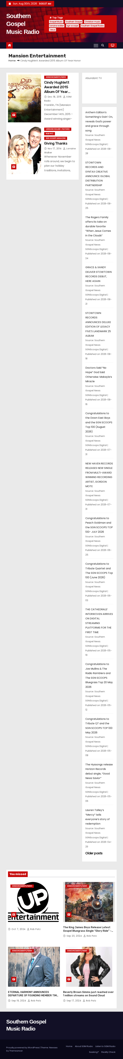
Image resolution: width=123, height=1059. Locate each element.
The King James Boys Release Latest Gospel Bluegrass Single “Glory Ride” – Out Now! (87, 931)
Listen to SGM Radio (105, 1046)
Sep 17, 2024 (74, 1000)
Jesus (52, 29)
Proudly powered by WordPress (23, 1047)
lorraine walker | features (58, 129)
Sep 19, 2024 (19, 1000)
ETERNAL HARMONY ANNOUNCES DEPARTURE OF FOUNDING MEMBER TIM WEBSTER (32, 995)
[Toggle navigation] (96, 45)
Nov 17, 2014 (55, 148)
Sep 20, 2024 (75, 935)
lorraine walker (57, 25)
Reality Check (108, 1052)
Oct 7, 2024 (19, 929)
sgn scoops (72, 25)
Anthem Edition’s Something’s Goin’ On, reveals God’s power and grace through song (99, 121)
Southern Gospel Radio (92, 25)
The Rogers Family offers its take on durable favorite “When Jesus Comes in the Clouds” (98, 226)
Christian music (92, 21)
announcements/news (56, 77)
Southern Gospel (74, 21)
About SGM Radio (84, 1046)
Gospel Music (56, 21)
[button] (103, 45)
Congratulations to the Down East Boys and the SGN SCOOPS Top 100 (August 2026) (98, 422)
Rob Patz (49, 133)
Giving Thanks (55, 143)
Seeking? (94, 1052)
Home (12, 60)
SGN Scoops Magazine (56, 138)
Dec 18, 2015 (55, 96)
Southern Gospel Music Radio (22, 24)
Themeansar (16, 1050)
